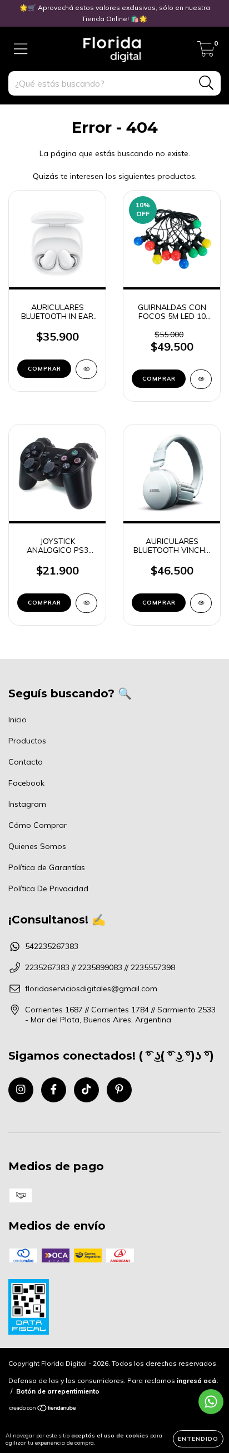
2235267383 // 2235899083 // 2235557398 (100, 967)
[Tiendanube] (43, 1409)
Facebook (26, 783)
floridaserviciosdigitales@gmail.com (91, 988)
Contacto (25, 762)
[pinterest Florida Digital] (119, 1089)
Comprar (44, 368)
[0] (206, 52)
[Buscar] (206, 83)
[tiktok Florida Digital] (86, 1089)
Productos (27, 741)
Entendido (198, 1438)
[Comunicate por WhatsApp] (210, 1401)
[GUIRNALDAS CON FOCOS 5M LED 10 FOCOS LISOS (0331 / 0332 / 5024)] (201, 379)
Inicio (17, 720)
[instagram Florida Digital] (20, 1089)
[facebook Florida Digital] (53, 1089)
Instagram (27, 804)
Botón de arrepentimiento (57, 1391)
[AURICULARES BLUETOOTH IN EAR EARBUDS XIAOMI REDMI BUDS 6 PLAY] (86, 369)
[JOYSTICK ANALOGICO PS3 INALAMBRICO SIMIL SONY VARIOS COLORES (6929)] (86, 603)
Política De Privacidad (48, 888)
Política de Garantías (46, 867)
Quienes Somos (37, 846)
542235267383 (51, 946)
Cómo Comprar (37, 825)
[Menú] (20, 49)
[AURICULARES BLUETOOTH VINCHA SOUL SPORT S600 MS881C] (201, 603)
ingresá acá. (197, 1380)
